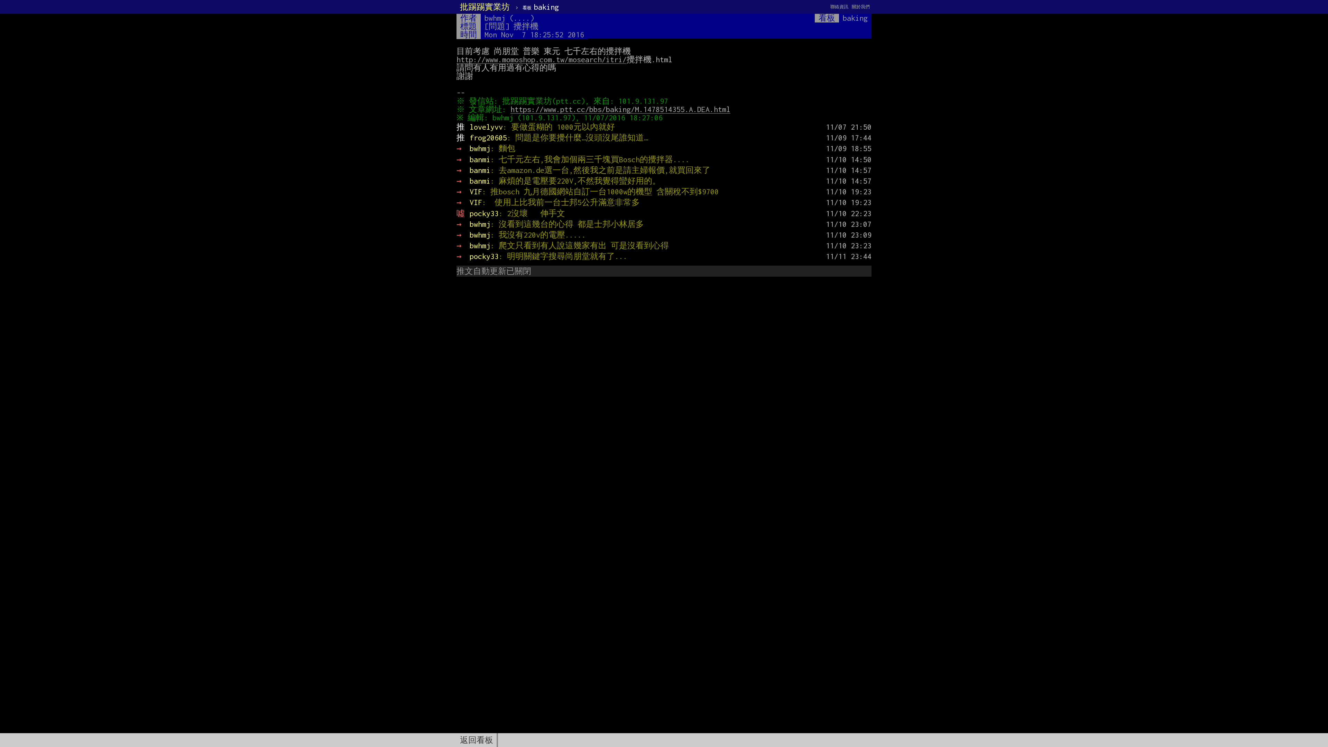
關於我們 (861, 6)
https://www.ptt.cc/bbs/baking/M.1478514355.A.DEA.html (620, 109)
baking (541, 6)
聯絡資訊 (839, 6)
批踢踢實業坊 (485, 6)
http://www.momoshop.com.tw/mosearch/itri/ (541, 59)
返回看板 (476, 740)
